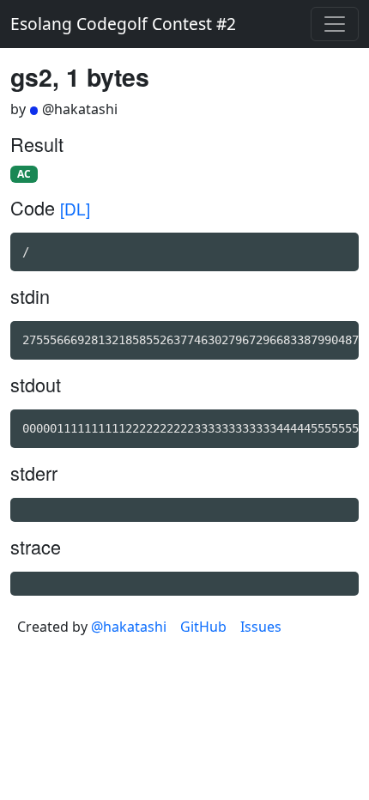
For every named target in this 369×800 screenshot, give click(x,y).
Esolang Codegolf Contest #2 (123, 23)
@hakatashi (128, 626)
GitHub (203, 626)
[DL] (75, 208)
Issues (260, 626)
